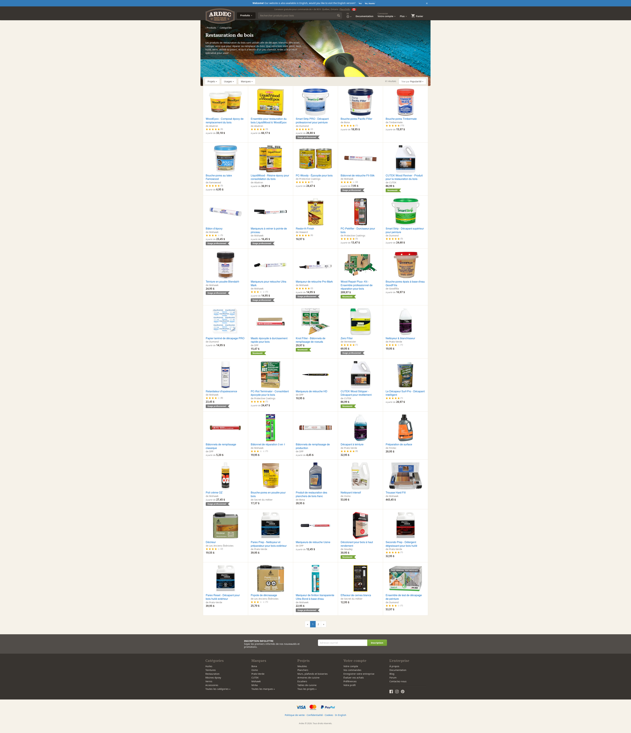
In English (340, 715)
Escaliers (302, 681)
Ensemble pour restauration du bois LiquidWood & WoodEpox (269, 120)
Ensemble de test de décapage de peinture (404, 597)
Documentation (364, 16)
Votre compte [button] (386, 15)
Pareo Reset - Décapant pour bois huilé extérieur (223, 597)
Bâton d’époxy (214, 228)
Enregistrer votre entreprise (358, 673)
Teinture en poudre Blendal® (222, 281)
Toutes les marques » (263, 688)
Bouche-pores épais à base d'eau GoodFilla (405, 283)
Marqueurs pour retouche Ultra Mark (268, 283)
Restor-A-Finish (305, 228)
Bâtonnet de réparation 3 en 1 (268, 444)
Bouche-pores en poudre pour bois (268, 494)
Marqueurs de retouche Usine (313, 542)
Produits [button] (245, 15)
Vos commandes (352, 670)
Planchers (302, 670)
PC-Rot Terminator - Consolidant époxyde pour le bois (270, 393)
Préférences (350, 681)
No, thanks (370, 3)
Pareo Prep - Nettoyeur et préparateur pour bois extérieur (269, 544)
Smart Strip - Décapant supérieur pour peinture (405, 230)
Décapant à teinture (352, 444)
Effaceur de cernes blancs (356, 595)
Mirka (254, 685)
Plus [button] (402, 16)
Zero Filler (347, 338)
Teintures (210, 670)
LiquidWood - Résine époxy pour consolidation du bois (270, 177)
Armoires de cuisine (308, 677)
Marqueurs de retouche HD (311, 391)
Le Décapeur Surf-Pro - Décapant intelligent (405, 393)
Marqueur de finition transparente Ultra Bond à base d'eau (315, 597)
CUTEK (255, 677)
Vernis (208, 681)
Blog (391, 673)
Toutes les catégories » (217, 688)
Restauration (212, 673)
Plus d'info (345, 9)
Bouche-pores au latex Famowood (219, 177)
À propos (394, 666)
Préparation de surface (399, 444)
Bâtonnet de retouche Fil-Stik (357, 175)
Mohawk (256, 681)
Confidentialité (315, 715)
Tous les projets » (306, 688)
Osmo (254, 670)
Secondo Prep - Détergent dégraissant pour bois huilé (401, 544)
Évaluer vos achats (353, 677)
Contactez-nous (398, 681)
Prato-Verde (257, 673)
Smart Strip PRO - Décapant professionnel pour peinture (312, 120)
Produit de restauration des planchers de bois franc (311, 494)
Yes (360, 3)
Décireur (211, 542)
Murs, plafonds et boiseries (312, 673)
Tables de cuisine (306, 685)
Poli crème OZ (214, 492)
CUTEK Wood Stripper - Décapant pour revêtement (356, 393)
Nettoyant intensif (351, 492)
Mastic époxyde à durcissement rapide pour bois (269, 340)
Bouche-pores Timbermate (401, 119)
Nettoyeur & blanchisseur (400, 338)
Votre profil (349, 685)
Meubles (302, 666)
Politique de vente (295, 715)
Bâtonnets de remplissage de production (313, 446)
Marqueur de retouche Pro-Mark (314, 281)
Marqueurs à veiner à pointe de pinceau (269, 230)
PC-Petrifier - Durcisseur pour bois (358, 230)
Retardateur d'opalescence (221, 391)
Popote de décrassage (264, 595)
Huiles (208, 666)
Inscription (377, 642)
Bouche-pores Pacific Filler (356, 119)
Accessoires (211, 685)
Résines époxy (213, 677)
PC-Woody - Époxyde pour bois (314, 175)
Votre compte (350, 666)
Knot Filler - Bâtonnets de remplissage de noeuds (310, 340)
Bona (254, 666)
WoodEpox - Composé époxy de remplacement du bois (225, 120)
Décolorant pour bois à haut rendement (357, 544)
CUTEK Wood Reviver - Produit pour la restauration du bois (404, 177)
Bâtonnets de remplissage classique (221, 446)
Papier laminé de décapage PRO (225, 338)
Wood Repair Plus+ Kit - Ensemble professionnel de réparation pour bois (357, 285)
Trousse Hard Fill (396, 492)
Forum (393, 677)
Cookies (329, 715)
